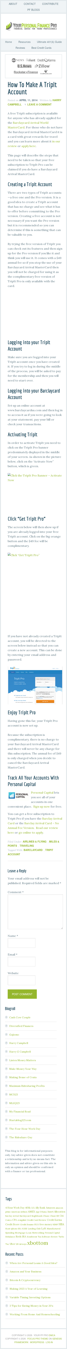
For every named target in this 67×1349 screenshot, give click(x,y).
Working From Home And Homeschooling (35, 1314)
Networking (38, 1232)
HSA (61, 1224)
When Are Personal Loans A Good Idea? (33, 1263)
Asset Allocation (56, 1211)
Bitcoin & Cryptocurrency (25, 1280)
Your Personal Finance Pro (35, 26)
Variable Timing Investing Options (30, 1297)
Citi (62, 1215)
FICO (36, 1224)
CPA (14, 1219)
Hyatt (7, 1228)
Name (13, 936)
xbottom (37, 1242)
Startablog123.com (20, 1120)
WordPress (37, 1342)
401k (28, 1207)
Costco (8, 1220)
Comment (16, 892)
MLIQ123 (14, 1103)
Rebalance (10, 1236)
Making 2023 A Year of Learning (29, 1288)
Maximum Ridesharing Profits (27, 1086)
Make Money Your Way (22, 1068)
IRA (19, 1228)
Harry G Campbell (20, 1051)
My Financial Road (20, 1111)
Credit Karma (54, 1219)
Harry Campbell (18, 1043)
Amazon (50, 1207)
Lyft (43, 1228)
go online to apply (31, 832)
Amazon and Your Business (25, 1271)
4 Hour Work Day (14, 1207)
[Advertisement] (36, 315)
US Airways (21, 1244)
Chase (46, 1215)
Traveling (27, 845)
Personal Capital (42, 792)
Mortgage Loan (23, 1232)
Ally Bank (40, 1207)
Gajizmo (14, 1034)
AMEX (31, 1211)
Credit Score (12, 1224)
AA (33, 1207)
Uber (12, 1244)
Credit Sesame (27, 1224)
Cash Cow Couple (20, 1017)
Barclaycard (33, 850)
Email (12, 954)
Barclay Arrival (12, 1216)
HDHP (55, 1224)
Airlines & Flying (34, 841)
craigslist (22, 1220)
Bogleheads (36, 1215)
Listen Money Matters (22, 1060)
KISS (24, 1228)
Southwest (32, 1236)
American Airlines (19, 1212)
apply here (28, 146)
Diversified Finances (21, 1026)
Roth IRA (21, 1236)
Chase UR (54, 1216)
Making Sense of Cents (23, 1077)
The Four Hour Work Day (24, 1128)
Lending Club (34, 1228)
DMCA (52, 1335)
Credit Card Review (36, 1220)
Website (13, 973)
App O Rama (41, 1212)
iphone (14, 1228)
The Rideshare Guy (20, 1137)
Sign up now (41, 806)
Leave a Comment (39, 104)
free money (45, 1224)
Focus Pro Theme (37, 1338)
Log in (49, 1342)
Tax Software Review (48, 1236)
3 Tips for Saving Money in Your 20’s (31, 1305)
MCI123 (13, 1094)
